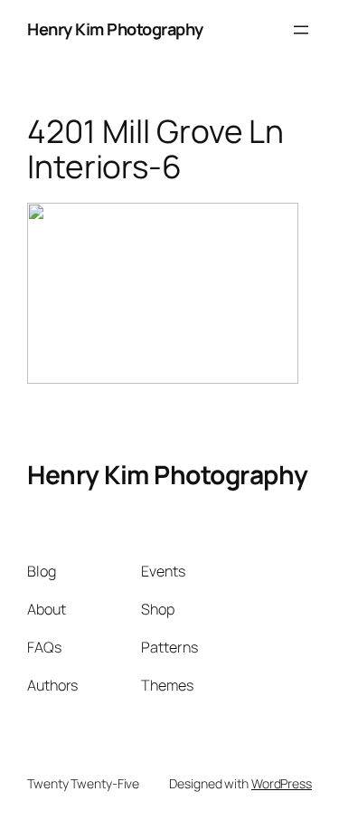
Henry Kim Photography (115, 29)
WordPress (281, 783)
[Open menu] (301, 30)
